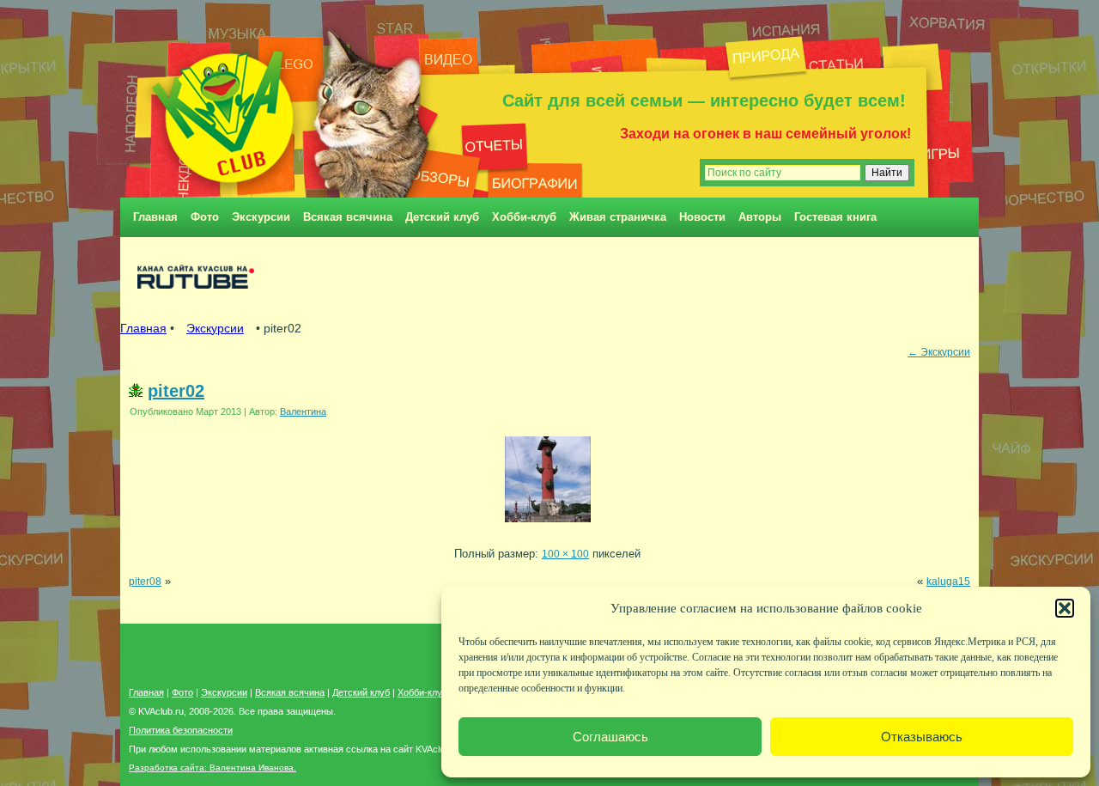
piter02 (176, 390)
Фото (205, 216)
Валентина (303, 411)
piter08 (145, 581)
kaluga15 (948, 581)
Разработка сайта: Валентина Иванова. (212, 767)
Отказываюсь (921, 736)
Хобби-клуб (524, 216)
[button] (1064, 608)
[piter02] (547, 527)
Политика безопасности (181, 730)
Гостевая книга (835, 216)
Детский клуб (442, 216)
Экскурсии (261, 216)
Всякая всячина (347, 216)
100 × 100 (565, 553)
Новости (702, 216)
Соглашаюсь (610, 736)
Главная (155, 216)
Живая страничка (617, 216)
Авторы (759, 216)
